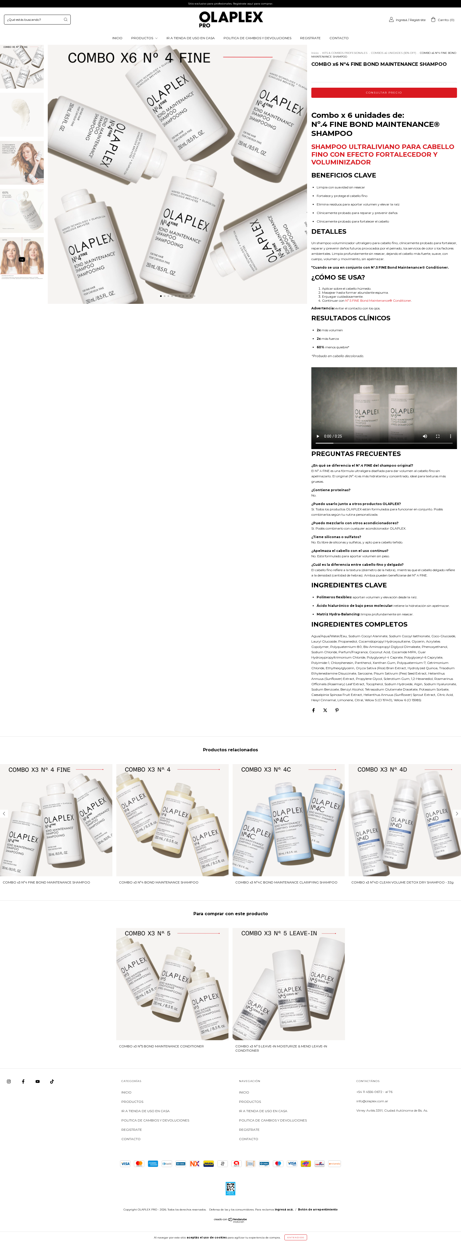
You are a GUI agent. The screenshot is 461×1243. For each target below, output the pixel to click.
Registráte (418, 20)
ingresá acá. (284, 1209)
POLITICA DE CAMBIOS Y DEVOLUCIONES (257, 38)
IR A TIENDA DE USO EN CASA (190, 38)
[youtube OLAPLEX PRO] (38, 1081)
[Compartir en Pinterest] (337, 710)
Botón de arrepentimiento (318, 1209)
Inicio (315, 53)
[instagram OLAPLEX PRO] (9, 1081)
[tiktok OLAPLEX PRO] (52, 1081)
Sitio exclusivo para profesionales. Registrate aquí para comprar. (230, 3)
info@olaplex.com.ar (372, 1101)
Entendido (295, 1237)
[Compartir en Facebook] (313, 710)
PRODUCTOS (142, 38)
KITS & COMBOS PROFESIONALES (344, 53)
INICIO (117, 38)
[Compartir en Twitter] (325, 710)
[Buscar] (65, 19)
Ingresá (401, 20)
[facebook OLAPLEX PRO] (23, 1081)
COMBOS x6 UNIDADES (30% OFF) (393, 53)
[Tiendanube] (230, 1222)
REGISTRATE (310, 38)
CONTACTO (339, 38)
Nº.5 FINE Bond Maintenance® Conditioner (378, 300)
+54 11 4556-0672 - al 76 (374, 1092)
